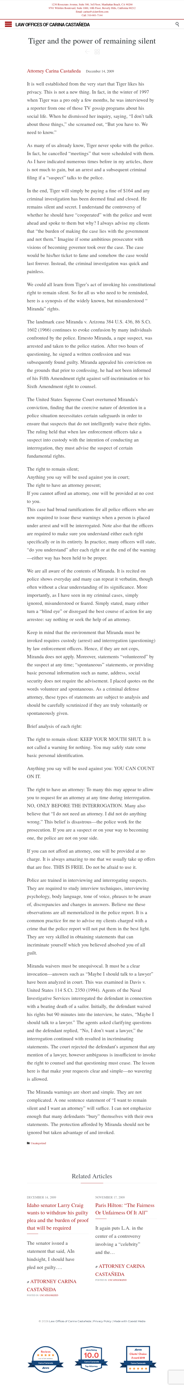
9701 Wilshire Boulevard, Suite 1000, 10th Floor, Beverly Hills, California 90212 (92, 8)
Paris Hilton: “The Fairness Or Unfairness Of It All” (124, 1208)
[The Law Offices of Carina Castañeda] (95, 24)
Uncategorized (38, 1143)
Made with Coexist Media (129, 1321)
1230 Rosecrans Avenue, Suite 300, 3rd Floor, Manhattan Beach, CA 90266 (92, 4)
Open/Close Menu (8, 24)
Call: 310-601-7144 (92, 15)
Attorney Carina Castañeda (54, 70)
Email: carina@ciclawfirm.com (92, 11)
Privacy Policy (102, 1321)
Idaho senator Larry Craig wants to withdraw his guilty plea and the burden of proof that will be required (58, 1216)
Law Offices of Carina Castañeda (70, 1321)
